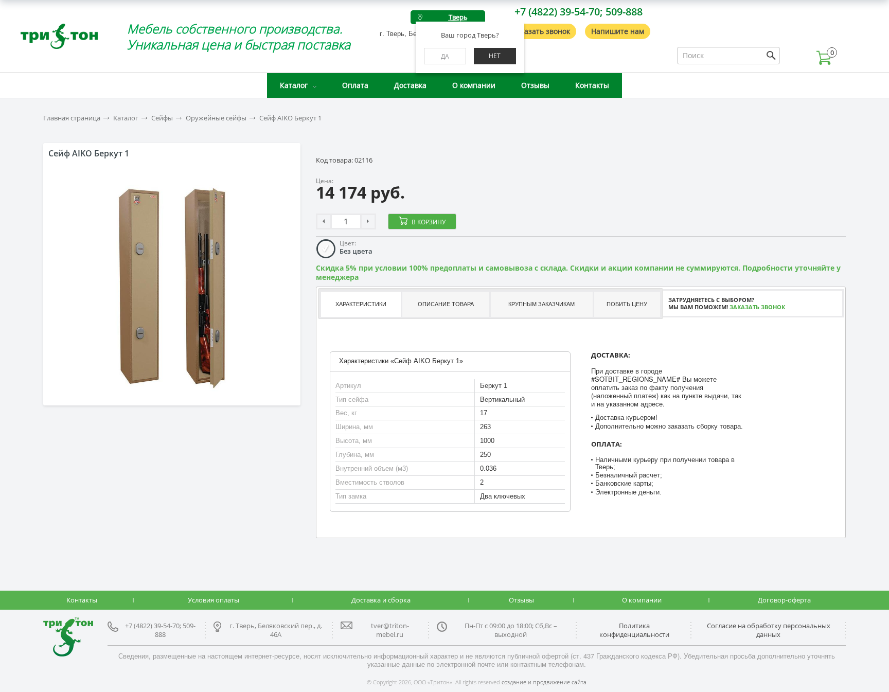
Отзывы (535, 85)
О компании (473, 85)
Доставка (410, 85)
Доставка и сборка (381, 600)
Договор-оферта (784, 600)
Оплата (355, 85)
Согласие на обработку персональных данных (768, 630)
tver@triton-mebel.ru (390, 630)
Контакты (592, 85)
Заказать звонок (541, 31)
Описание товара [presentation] (446, 304)
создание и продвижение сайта (544, 682)
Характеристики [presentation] (360, 304)
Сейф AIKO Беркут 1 (290, 118)
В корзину (429, 222)
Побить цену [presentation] (627, 304)
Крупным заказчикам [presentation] (541, 304)
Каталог (294, 85)
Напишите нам (617, 31)
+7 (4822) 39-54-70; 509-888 (578, 12)
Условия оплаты (213, 600)
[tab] (360, 304)
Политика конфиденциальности (634, 630)
